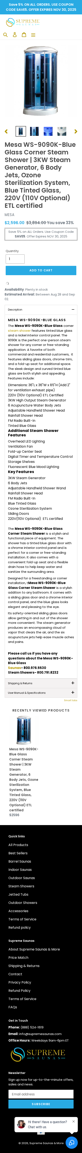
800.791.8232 (47, 672)
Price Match (18, 957)
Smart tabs (70, 700)
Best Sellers (18, 853)
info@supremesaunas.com (40, 1034)
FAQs (12, 1007)
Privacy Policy (19, 982)
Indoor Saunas (20, 869)
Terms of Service (22, 919)
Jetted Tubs (18, 894)
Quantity (12, 251)
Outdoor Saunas (21, 878)
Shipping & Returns (24, 965)
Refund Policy (19, 990)
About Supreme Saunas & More (34, 949)
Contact (15, 974)
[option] (21, 131)
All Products (18, 844)
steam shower (19, 330)
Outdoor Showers (22, 902)
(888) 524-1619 (32, 1027)
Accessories (18, 911)
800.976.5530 (35, 668)
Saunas (14, 668)
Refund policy (19, 927)
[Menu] (33, 34)
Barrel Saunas (19, 861)
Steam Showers (21, 886)
